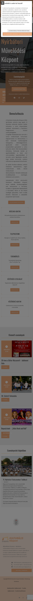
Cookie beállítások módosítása (19, 30)
